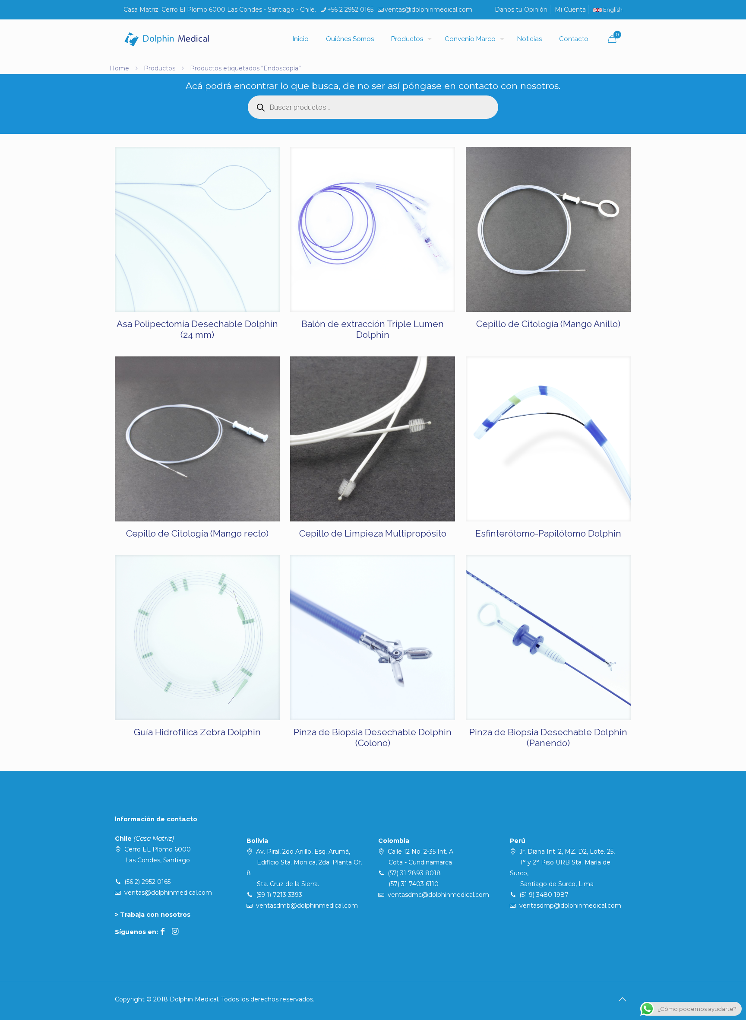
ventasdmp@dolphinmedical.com (570, 905)
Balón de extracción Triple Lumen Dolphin (372, 329)
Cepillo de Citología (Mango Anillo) (548, 323)
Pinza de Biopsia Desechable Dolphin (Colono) (373, 737)
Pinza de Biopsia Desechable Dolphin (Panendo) (548, 737)
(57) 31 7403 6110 (414, 884)
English (612, 9)
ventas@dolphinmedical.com (428, 9)
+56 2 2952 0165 (350, 9)
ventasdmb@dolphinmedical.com (307, 905)
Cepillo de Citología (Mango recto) (197, 533)
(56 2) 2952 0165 (147, 882)
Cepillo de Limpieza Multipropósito (372, 533)
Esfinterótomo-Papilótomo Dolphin (548, 533)
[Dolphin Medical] (166, 38)
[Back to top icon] (622, 999)
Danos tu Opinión (521, 9)
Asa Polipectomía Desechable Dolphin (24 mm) (197, 329)
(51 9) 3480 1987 (544, 895)
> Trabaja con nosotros (152, 914)
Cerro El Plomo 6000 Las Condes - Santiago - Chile (238, 9)
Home (119, 68)
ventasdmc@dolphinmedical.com (438, 895)
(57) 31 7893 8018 (414, 873)
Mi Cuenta (570, 9)
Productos (159, 68)
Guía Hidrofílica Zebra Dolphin (197, 732)
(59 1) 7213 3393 (279, 895)
